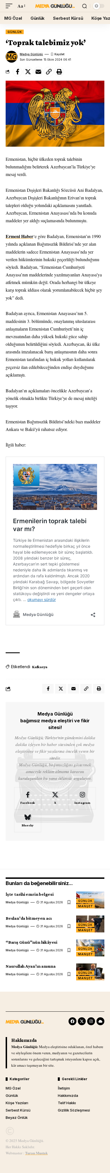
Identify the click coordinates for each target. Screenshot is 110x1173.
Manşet (85, 906)
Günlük (15, 32)
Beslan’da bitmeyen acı (28, 918)
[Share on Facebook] (17, 71)
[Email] (38, 71)
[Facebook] (27, 798)
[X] (55, 798)
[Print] (59, 71)
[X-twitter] (82, 1021)
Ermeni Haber (19, 236)
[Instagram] (82, 798)
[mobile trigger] (10, 6)
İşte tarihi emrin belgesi (30, 894)
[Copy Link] (49, 71)
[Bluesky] (27, 821)
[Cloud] (100, 1021)
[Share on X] (28, 71)
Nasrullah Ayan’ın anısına (31, 966)
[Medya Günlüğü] (55, 6)
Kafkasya (39, 666)
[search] (84, 6)
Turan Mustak (36, 1153)
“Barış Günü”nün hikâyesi (31, 942)
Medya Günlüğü (31, 54)
